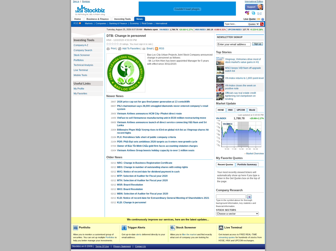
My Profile (79, 88)
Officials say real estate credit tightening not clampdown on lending (240, 96)
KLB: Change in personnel (131, 202)
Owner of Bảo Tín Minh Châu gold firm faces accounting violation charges (157, 146)
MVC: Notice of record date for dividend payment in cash (148, 171)
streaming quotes (227, 237)
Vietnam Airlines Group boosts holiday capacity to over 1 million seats (155, 150)
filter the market (189, 234)
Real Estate (147, 23)
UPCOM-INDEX (235, 29)
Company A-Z (81, 45)
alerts (138, 234)
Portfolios (79, 60)
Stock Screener (82, 55)
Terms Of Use (102, 246)
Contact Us (140, 246)
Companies (101, 23)
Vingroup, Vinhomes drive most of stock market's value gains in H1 (243, 61)
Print (113, 48)
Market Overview (255, 153)
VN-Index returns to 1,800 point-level (244, 78)
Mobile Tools (80, 75)
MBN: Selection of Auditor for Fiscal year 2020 (142, 193)
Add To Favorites (131, 48)
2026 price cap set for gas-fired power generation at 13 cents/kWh (153, 101)
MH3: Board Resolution (130, 189)
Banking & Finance (118, 23)
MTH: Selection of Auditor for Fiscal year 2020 (142, 180)
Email (150, 48)
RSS (76, 23)
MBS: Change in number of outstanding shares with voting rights (152, 167)
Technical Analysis (83, 65)
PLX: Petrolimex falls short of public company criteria (146, 137)
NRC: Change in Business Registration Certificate (144, 163)
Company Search (83, 50)
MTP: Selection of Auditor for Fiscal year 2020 (142, 176)
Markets (89, 23)
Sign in (76, 1)
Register (86, 1)
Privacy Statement (122, 246)
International (161, 23)
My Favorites (80, 93)
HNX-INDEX (200, 29)
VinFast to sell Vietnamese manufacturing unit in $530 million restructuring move (161, 118)
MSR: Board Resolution (130, 184)
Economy (134, 23)
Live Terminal (81, 70)
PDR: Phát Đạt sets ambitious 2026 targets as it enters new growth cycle (157, 141)
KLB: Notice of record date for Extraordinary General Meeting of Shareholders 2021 (163, 198)
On (258, 19)
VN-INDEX (164, 29)
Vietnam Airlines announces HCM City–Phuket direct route (149, 113)
